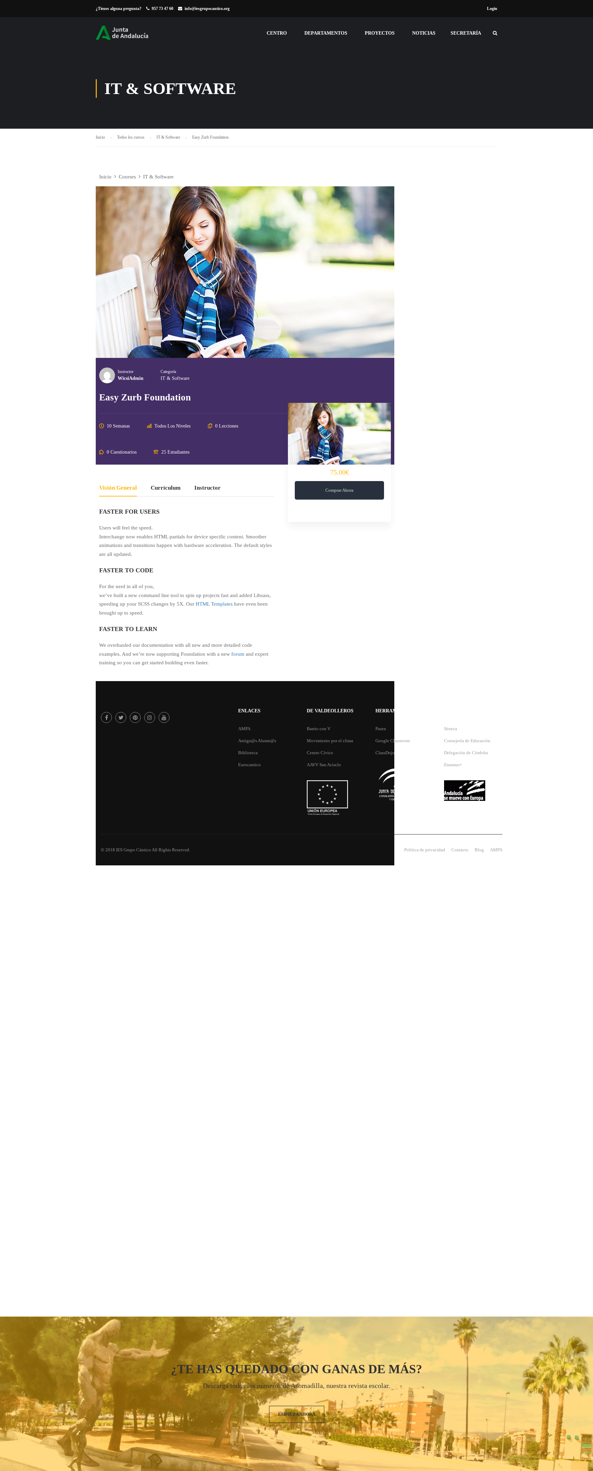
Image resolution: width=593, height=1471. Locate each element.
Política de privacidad (424, 849)
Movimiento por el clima (330, 740)
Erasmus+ (453, 764)
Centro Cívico (320, 752)
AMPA (244, 728)
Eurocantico (249, 764)
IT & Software (175, 378)
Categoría (168, 371)
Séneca (450, 728)
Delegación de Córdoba (466, 752)
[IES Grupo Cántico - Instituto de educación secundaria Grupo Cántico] (130, 36)
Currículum (166, 488)
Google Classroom (392, 740)
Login (492, 8)
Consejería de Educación (467, 740)
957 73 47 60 (162, 8)
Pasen (380, 728)
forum (237, 654)
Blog (479, 849)
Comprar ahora (339, 490)
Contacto (459, 849)
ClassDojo (385, 752)
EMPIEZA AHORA (296, 1414)
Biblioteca (248, 752)
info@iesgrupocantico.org (207, 8)
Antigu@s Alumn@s (257, 740)
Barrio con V (318, 728)
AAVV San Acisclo (324, 764)
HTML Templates (214, 604)
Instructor (125, 371)
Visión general (118, 488)
